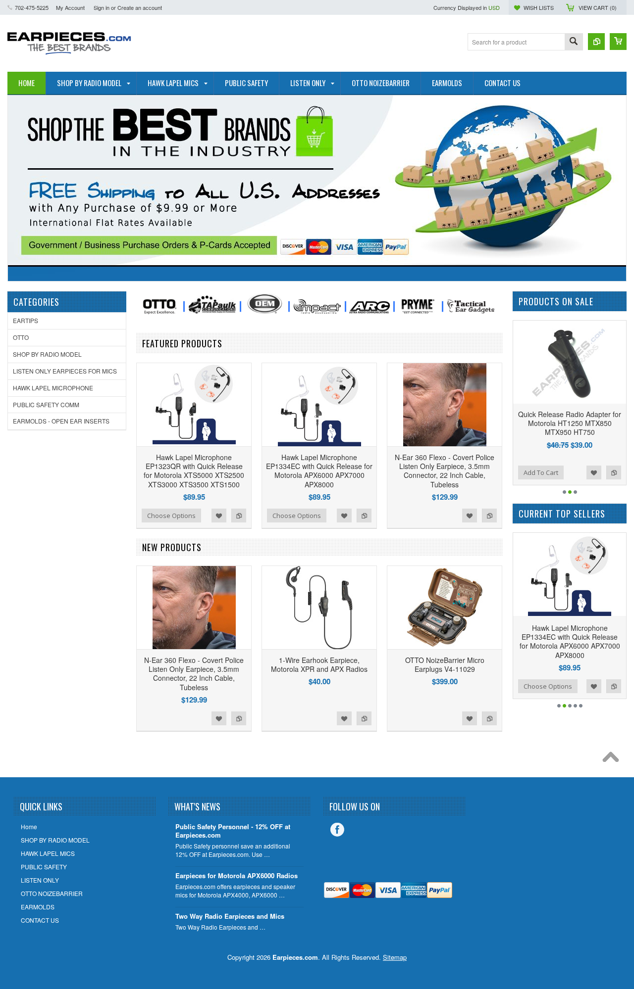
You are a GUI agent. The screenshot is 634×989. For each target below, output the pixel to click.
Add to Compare (238, 515)
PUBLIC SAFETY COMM (46, 404)
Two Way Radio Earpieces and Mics (229, 916)
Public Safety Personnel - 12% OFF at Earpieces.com (232, 831)
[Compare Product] (596, 41)
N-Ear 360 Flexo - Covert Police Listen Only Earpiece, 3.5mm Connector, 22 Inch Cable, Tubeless (444, 470)
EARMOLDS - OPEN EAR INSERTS (61, 421)
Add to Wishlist (218, 515)
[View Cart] (618, 41)
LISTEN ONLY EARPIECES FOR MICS (65, 371)
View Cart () (598, 7)
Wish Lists (539, 7)
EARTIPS (25, 320)
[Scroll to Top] (613, 759)
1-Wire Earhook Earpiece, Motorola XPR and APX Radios (319, 664)
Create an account (139, 7)
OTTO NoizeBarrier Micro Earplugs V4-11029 (444, 664)
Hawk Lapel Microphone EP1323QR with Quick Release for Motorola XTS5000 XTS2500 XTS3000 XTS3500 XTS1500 (194, 470)
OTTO (21, 337)
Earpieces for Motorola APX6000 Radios (236, 876)
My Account (70, 7)
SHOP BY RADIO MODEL (47, 354)
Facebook (337, 830)
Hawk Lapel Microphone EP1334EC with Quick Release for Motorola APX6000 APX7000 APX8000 (319, 470)
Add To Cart (521, 472)
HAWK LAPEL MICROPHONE (53, 387)
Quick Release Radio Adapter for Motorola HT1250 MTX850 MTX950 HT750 (550, 423)
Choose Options (171, 515)
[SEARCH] (573, 42)
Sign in (101, 7)
